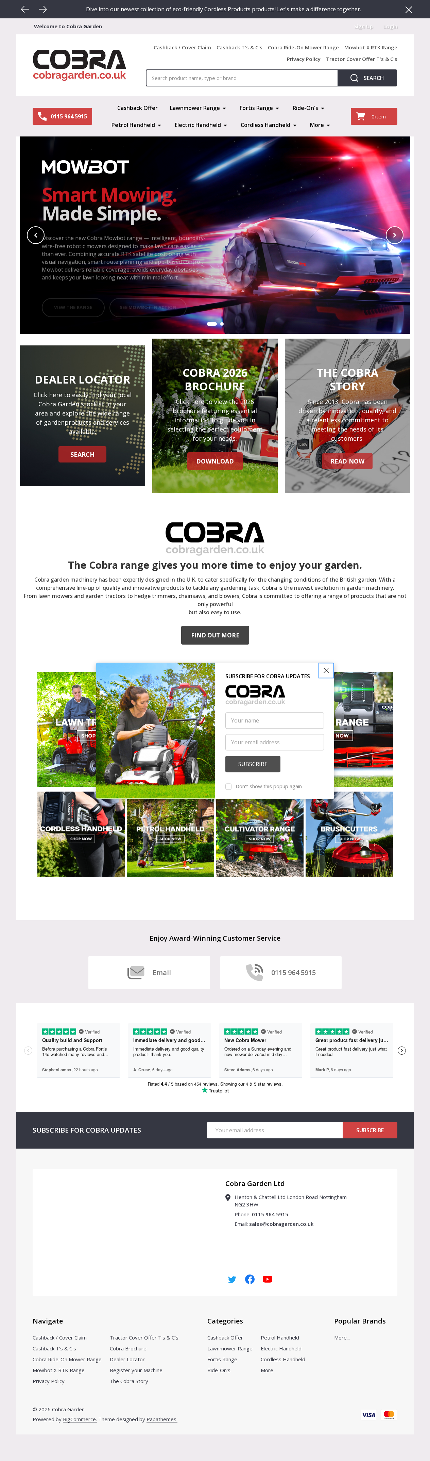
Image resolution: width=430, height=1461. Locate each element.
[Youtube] (267, 1279)
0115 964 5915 (270, 1214)
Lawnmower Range (195, 108)
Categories (225, 1321)
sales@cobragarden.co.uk (281, 1223)
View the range (73, 300)
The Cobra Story (129, 1381)
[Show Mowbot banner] (212, 324)
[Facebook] (250, 1279)
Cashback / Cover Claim (182, 47)
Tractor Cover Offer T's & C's (361, 58)
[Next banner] (394, 235)
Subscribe (370, 1130)
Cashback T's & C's (239, 47)
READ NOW (347, 461)
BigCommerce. (80, 1419)
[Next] (43, 9)
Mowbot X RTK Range (370, 47)
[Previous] (25, 9)
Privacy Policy (304, 58)
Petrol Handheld (133, 125)
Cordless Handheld (265, 125)
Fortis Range (256, 108)
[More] (224, 108)
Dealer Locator (127, 1359)
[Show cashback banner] (222, 324)
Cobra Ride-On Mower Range (303, 47)
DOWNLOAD (215, 461)
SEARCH (82, 454)
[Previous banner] (36, 235)
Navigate (48, 1321)
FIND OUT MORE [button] (215, 635)
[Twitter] (232, 1279)
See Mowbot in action (148, 300)
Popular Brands (360, 1321)
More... (342, 1337)
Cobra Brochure (128, 1348)
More (317, 125)
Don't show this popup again (269, 786)
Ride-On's (305, 108)
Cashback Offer (137, 108)
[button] (326, 670)
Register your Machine (136, 1370)
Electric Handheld (198, 125)
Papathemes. (162, 1419)
